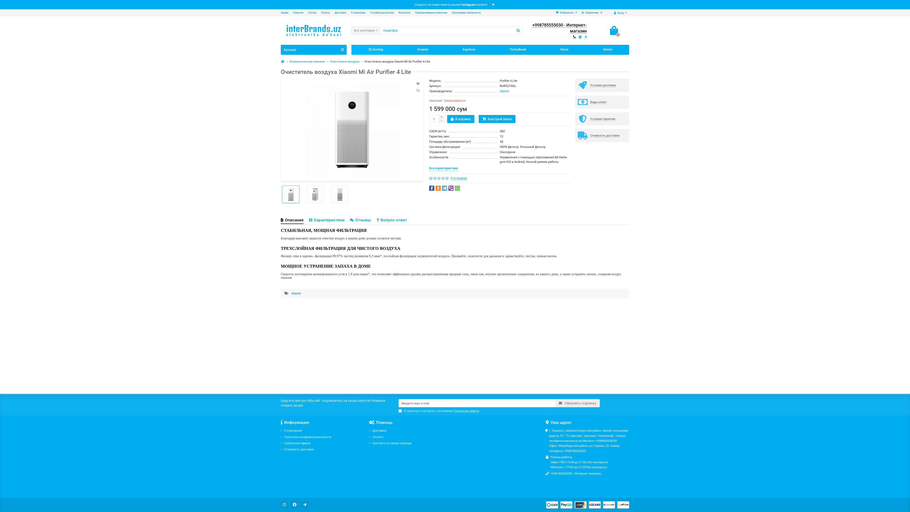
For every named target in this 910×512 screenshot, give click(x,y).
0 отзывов (459, 178)
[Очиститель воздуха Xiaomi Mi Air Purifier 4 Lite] (352, 129)
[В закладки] (418, 84)
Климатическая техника (307, 61)
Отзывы (363, 220)
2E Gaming (376, 49)
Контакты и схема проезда (392, 443)
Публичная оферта (297, 443)
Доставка (340, 12)
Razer (564, 49)
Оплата (325, 12)
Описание (294, 220)
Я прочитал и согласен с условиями (441, 411)
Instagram (468, 4)
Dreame (422, 49)
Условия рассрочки (382, 12)
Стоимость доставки (299, 449)
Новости (298, 12)
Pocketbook (518, 49)
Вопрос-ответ (394, 220)
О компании (358, 12)
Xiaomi (607, 49)
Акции (284, 12)
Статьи (312, 12)
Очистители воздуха (344, 61)
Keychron (469, 49)
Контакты (404, 12)
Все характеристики (443, 168)
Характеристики (329, 220)
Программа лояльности (466, 12)
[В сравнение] (418, 90)
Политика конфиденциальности (307, 437)
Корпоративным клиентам (431, 12)
